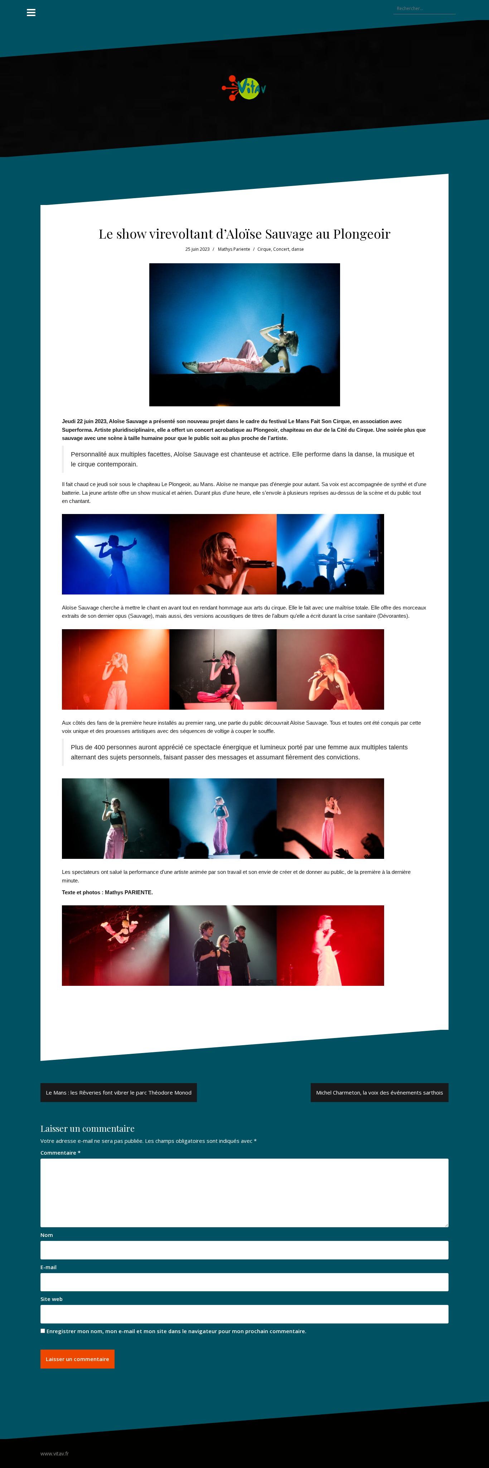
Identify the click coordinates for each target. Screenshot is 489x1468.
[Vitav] (244, 88)
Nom (46, 1234)
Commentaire (60, 1152)
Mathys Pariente (234, 249)
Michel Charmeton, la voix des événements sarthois (379, 1092)
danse (297, 249)
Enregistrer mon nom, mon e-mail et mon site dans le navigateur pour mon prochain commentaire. (176, 1331)
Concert (281, 249)
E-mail (48, 1267)
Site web (51, 1298)
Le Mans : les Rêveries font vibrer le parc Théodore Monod (119, 1092)
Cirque (264, 249)
